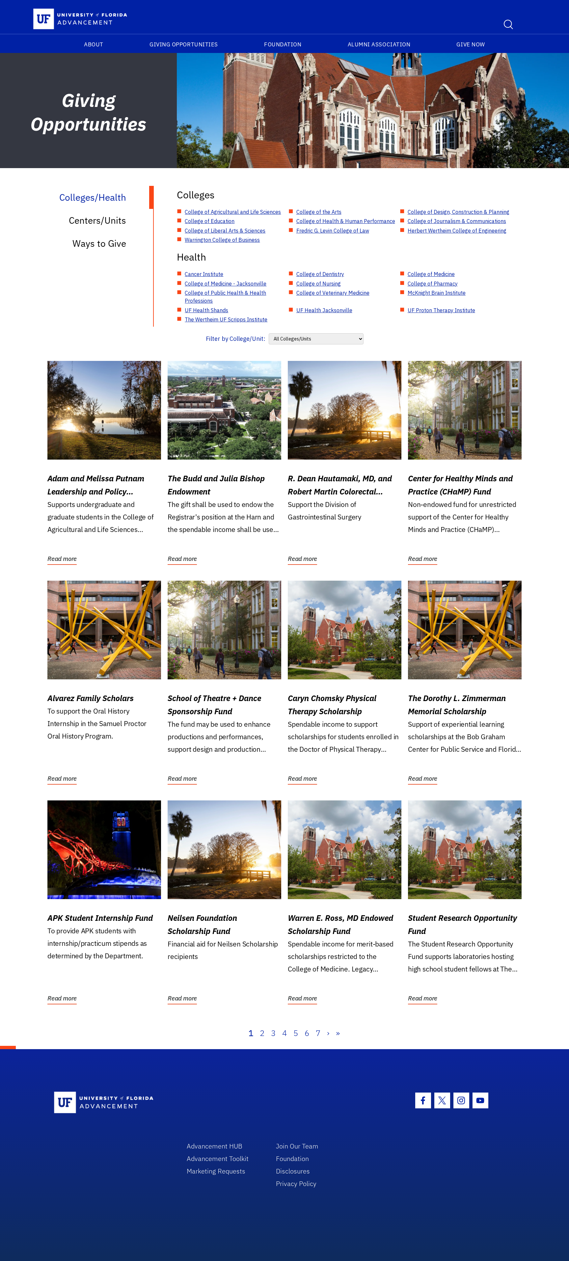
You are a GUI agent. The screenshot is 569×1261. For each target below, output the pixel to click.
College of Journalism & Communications (457, 221)
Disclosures (293, 1171)
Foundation (282, 44)
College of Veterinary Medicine (332, 293)
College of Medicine (431, 274)
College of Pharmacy (433, 283)
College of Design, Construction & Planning (458, 212)
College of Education (209, 221)
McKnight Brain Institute (437, 293)
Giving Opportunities (183, 44)
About (93, 44)
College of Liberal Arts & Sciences (225, 230)
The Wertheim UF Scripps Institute (226, 319)
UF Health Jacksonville (324, 310)
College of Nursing (318, 283)
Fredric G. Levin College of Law (332, 230)
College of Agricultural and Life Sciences (233, 212)
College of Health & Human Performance (345, 221)
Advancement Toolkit (218, 1158)
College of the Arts (318, 212)
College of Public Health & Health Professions (225, 297)
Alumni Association (379, 44)
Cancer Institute (204, 274)
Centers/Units (97, 220)
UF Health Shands (206, 310)
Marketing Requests (216, 1171)
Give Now (470, 44)
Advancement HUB (214, 1146)
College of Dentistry (320, 274)
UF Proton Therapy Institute (441, 310)
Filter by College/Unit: (235, 338)
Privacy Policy (296, 1183)
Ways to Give (99, 243)
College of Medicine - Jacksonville (225, 283)
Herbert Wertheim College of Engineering (457, 230)
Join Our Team (297, 1146)
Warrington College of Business (222, 240)
